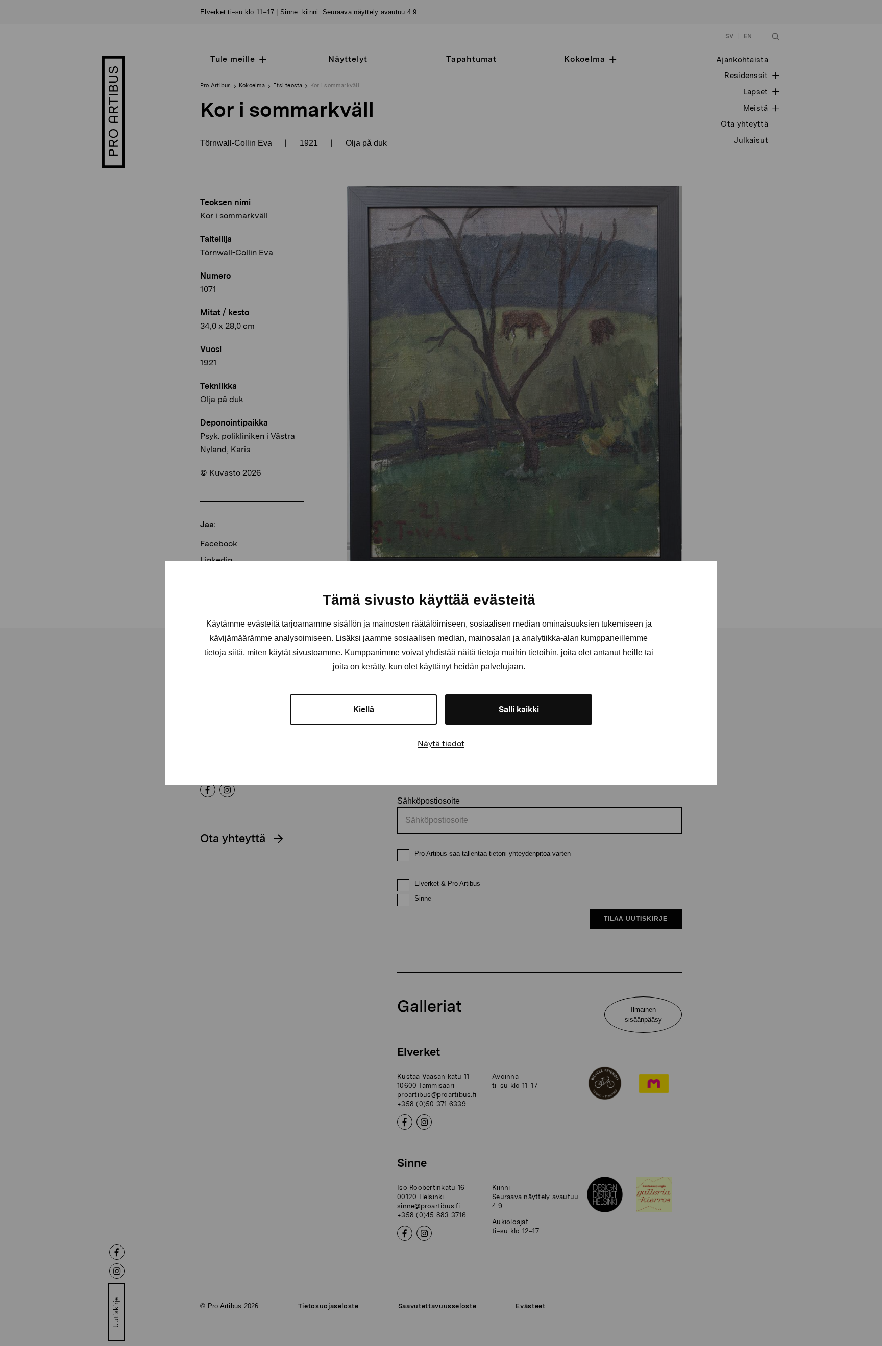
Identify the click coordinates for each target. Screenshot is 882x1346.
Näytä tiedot (441, 744)
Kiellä (363, 709)
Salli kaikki (519, 709)
